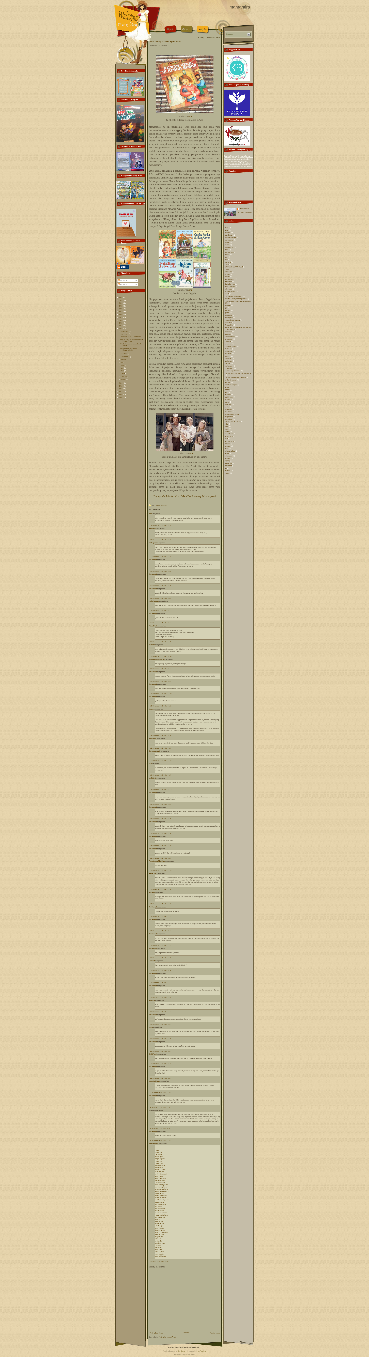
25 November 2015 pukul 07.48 (161, 1063)
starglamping (229, 441)
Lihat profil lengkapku (244, 212)
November (125, 334)
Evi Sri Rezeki (153, 1054)
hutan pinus (229, 317)
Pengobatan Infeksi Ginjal (157, 861)
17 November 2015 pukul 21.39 (161, 958)
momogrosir (153, 948)
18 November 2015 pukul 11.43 (160, 982)
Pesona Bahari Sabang (233, 421)
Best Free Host (201, 1351)
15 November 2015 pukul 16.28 (161, 735)
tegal (226, 448)
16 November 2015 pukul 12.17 (161, 804)
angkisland (152, 778)
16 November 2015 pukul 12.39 (161, 845)
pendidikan (228, 412)
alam (226, 230)
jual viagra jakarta (161, 1187)
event (227, 294)
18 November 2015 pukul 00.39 (161, 970)
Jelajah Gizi (229, 325)
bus (226, 257)
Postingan (123, 280)
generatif (228, 305)
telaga (227, 453)
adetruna (152, 1000)
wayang (227, 470)
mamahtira (239, 7)
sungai (227, 443)
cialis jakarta (159, 1254)
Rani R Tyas (152, 873)
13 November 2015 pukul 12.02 (161, 586)
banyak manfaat (230, 237)
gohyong (228, 310)
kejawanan (228, 339)
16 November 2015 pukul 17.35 (161, 870)
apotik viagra (159, 1172)
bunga (227, 254)
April (122, 371)
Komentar (123, 284)
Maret (123, 374)
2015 (121, 329)
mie (226, 392)
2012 (121, 389)
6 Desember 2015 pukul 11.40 (160, 1140)
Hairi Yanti (152, 961)
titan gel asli (159, 1221)
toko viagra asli (160, 1180)
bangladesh (229, 235)
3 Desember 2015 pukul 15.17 (160, 1092)
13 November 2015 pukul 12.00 (161, 571)
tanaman (228, 446)
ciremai (227, 277)
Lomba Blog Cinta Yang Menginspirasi (238, 373)
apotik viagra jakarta (162, 1191)
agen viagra (159, 1176)
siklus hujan (229, 434)
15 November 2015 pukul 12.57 (161, 669)
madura (227, 382)
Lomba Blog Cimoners (232, 371)
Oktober (124, 354)
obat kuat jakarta (160, 1198)
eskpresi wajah (230, 291)
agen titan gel (159, 1228)
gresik (227, 313)
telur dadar (228, 456)
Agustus (124, 359)
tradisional (228, 463)
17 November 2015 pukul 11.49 (160, 916)
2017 (121, 323)
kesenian (228, 354)
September (125, 357)
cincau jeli (228, 272)
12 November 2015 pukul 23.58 (161, 556)
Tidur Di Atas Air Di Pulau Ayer (130, 336)
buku (226, 250)
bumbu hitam (229, 252)
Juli (122, 362)
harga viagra (159, 1202)
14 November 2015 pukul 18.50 (161, 656)
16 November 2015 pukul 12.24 (161, 819)
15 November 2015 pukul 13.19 (161, 681)
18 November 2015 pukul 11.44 (160, 997)
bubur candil (229, 247)
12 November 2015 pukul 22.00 (161, 540)
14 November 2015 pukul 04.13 (161, 610)
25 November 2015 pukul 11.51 (160, 1078)
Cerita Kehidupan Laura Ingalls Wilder (165, 42)
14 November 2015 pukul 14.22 (161, 642)
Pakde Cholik (153, 626)
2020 (121, 314)
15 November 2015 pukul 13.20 (161, 693)
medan (227, 390)
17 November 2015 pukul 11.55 (160, 945)
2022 (121, 309)
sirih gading (229, 436)
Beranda (186, 1332)
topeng (227, 461)
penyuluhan (229, 417)
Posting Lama (215, 1333)
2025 (121, 300)
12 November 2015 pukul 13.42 (161, 525)
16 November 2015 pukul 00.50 (161, 775)
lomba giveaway (161, 505)
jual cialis (158, 1245)
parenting (228, 404)
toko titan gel (159, 1224)
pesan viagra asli (161, 1213)
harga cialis (159, 1236)
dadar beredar (230, 284)
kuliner (227, 356)
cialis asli (158, 1239)
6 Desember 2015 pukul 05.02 (160, 1128)
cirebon (227, 274)
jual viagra (158, 1154)
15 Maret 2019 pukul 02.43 (159, 1261)
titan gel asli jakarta (161, 1232)
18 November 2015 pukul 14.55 (161, 1012)
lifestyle (227, 363)
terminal (227, 458)
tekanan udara (230, 451)
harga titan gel (160, 1217)
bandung (228, 232)
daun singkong (230, 286)
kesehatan (228, 351)
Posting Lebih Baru (156, 1333)
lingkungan (228, 366)
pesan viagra (159, 1211)
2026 (121, 297)
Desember (125, 331)
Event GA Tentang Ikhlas (233, 296)
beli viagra (158, 1206)
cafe (226, 259)
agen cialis (158, 1249)
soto (226, 439)
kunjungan (228, 361)
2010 (121, 394)
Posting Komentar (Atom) (167, 1337)
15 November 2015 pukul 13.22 (161, 706)
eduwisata (228, 289)
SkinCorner (181, 1351)
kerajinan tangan (230, 346)
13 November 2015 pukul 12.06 (161, 598)
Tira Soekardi (153, 559)
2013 (121, 386)
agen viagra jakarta (161, 1185)
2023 (121, 306)
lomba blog (228, 368)
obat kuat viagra (160, 1169)
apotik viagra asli (160, 1174)
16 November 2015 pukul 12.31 (161, 833)
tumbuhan (228, 466)
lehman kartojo (153, 1143)
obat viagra (159, 1167)
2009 (121, 397)
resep (227, 426)
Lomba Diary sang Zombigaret (235, 377)
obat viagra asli (160, 1165)
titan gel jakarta (160, 1230)
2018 (121, 320)
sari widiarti (152, 528)
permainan (228, 419)
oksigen (227, 399)
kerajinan (228, 344)
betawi (227, 245)
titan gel (157, 1219)
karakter (228, 334)
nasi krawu (228, 397)
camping (228, 262)
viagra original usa (161, 1215)
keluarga (228, 341)
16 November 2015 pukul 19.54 (161, 904)
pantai (227, 402)
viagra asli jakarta (161, 1195)
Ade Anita (152, 892)
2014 (121, 383)
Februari (124, 376)
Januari (123, 379)
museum (228, 394)
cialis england (159, 1252)
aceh (226, 228)
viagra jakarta (159, 1193)
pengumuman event (232, 414)
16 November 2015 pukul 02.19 (161, 789)
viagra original (159, 1159)
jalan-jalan (228, 322)
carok (227, 264)
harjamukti (228, 315)
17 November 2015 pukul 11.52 (160, 931)
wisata (227, 473)
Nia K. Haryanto (154, 601)
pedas (227, 407)
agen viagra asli (160, 1178)
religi (226, 424)
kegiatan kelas (230, 336)
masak (227, 387)
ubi (226, 468)
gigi (226, 308)
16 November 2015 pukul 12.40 (161, 858)
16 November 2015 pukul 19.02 (161, 889)
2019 (121, 317)
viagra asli (158, 1152)
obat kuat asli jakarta (162, 1200)
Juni (122, 365)
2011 (121, 391)
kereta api (228, 349)
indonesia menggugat (232, 320)
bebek (227, 242)
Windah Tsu (152, 738)
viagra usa (158, 1161)
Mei (122, 368)
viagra (157, 1150)
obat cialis (158, 1241)
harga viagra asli (160, 1204)
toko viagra (159, 1156)
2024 (121, 303)
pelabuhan (228, 409)
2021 (121, 311)
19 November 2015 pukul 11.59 (160, 1024)
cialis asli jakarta (160, 1256)
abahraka (152, 645)
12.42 (169, 45)
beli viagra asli (160, 1208)
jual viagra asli (160, 1182)
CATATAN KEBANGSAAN (234, 267)
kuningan (228, 358)
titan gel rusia (159, 1234)
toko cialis (158, 1247)
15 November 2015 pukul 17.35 (161, 748)
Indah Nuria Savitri (154, 1081)
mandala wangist (231, 385)
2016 (121, 326)
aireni (150, 514)
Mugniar (151, 709)
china (227, 269)
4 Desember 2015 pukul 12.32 (160, 1107)
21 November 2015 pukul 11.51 (160, 1051)
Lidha (151, 1027)
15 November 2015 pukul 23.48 (161, 760)
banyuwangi (229, 240)
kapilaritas (228, 331)
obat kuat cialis (160, 1243)
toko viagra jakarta (161, 1189)
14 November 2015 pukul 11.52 (160, 623)
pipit (150, 763)
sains (227, 429)
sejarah (227, 431)
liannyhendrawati (154, 751)
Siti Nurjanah (153, 543)
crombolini (228, 281)
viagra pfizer (159, 1163)
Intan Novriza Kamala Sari (157, 659)
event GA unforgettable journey (235, 299)
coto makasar (230, 279)
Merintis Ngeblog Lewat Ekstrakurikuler (128, 349)
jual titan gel (159, 1226)
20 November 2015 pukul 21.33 (161, 1039)
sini (190, 116)
